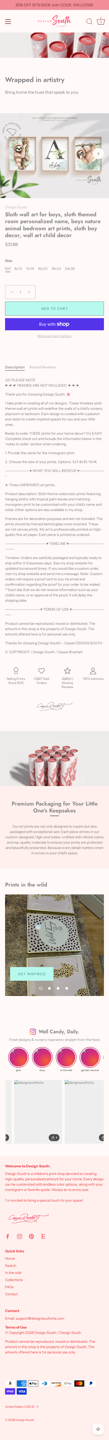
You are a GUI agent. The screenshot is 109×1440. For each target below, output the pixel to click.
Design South (16, 207)
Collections (14, 1280)
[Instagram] (19, 1236)
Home (10, 1258)
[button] (10, 153)
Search (10, 1265)
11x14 (30, 269)
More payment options (54, 336)
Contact (11, 1294)
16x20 (42, 269)
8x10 (18, 269)
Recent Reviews (43, 367)
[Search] (89, 22)
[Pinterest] (31, 1236)
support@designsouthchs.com (40, 1318)
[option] (54, 945)
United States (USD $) (19, 1407)
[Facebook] (7, 1236)
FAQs (9, 1287)
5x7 (8, 269)
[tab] (17, 367)
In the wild (13, 1272)
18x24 (56, 269)
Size (8, 261)
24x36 (70, 269)
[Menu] (8, 21)
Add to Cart (54, 308)
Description (15, 367)
